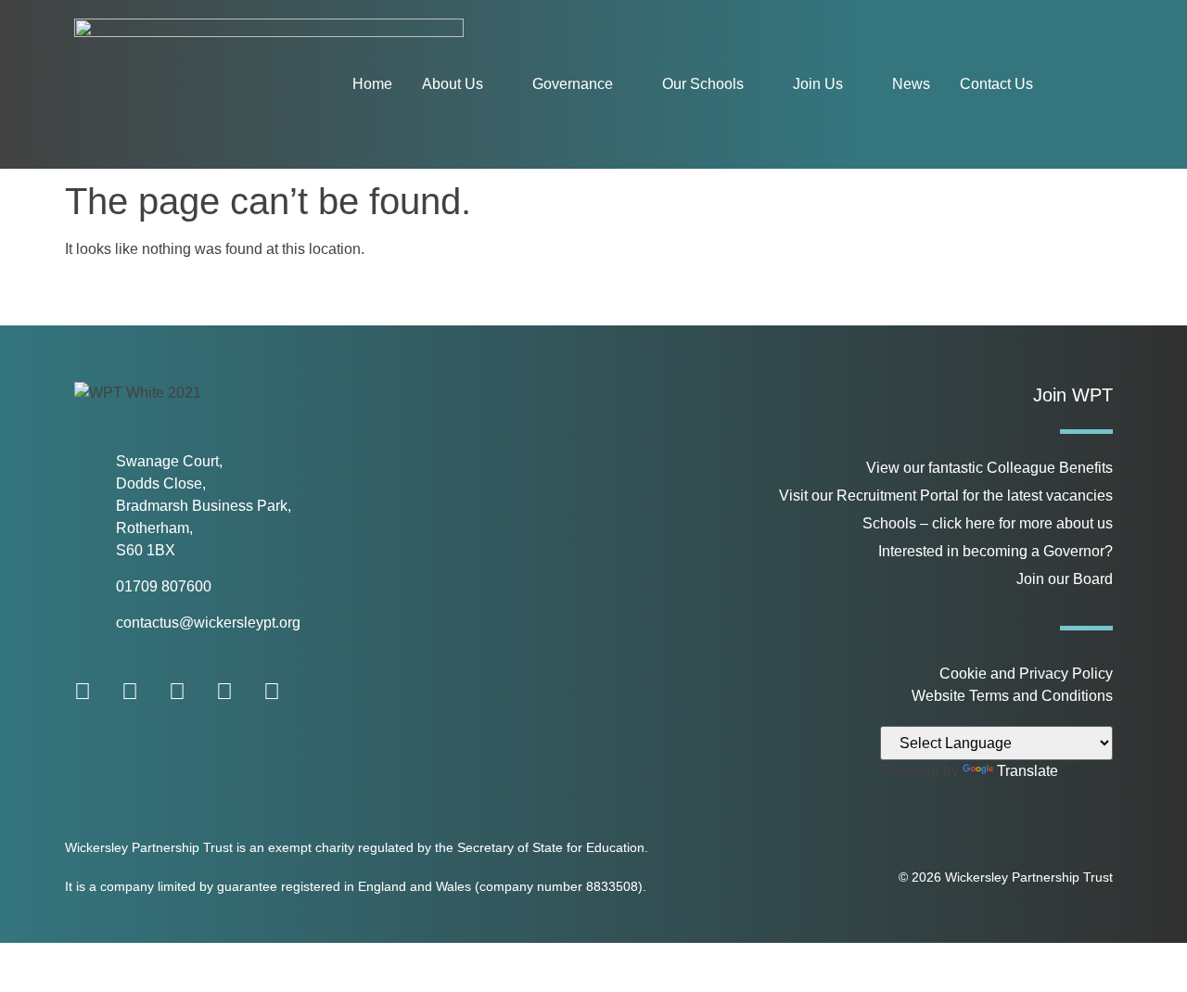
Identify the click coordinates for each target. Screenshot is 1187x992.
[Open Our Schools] (755, 84)
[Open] (1090, 84)
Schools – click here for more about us (987, 523)
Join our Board (1064, 579)
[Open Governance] (625, 84)
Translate (1027, 771)
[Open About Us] (495, 84)
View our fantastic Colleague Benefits (989, 468)
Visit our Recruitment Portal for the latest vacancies (946, 495)
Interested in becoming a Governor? (995, 551)
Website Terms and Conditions (1012, 696)
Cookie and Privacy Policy (1026, 673)
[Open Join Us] (855, 84)
